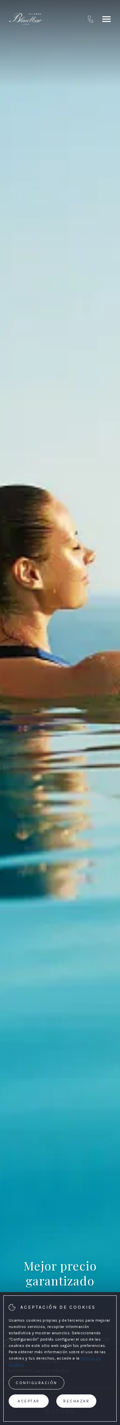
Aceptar (29, 1401)
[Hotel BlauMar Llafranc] (25, 19)
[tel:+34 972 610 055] (90, 19)
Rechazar (76, 1401)
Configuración (36, 1382)
